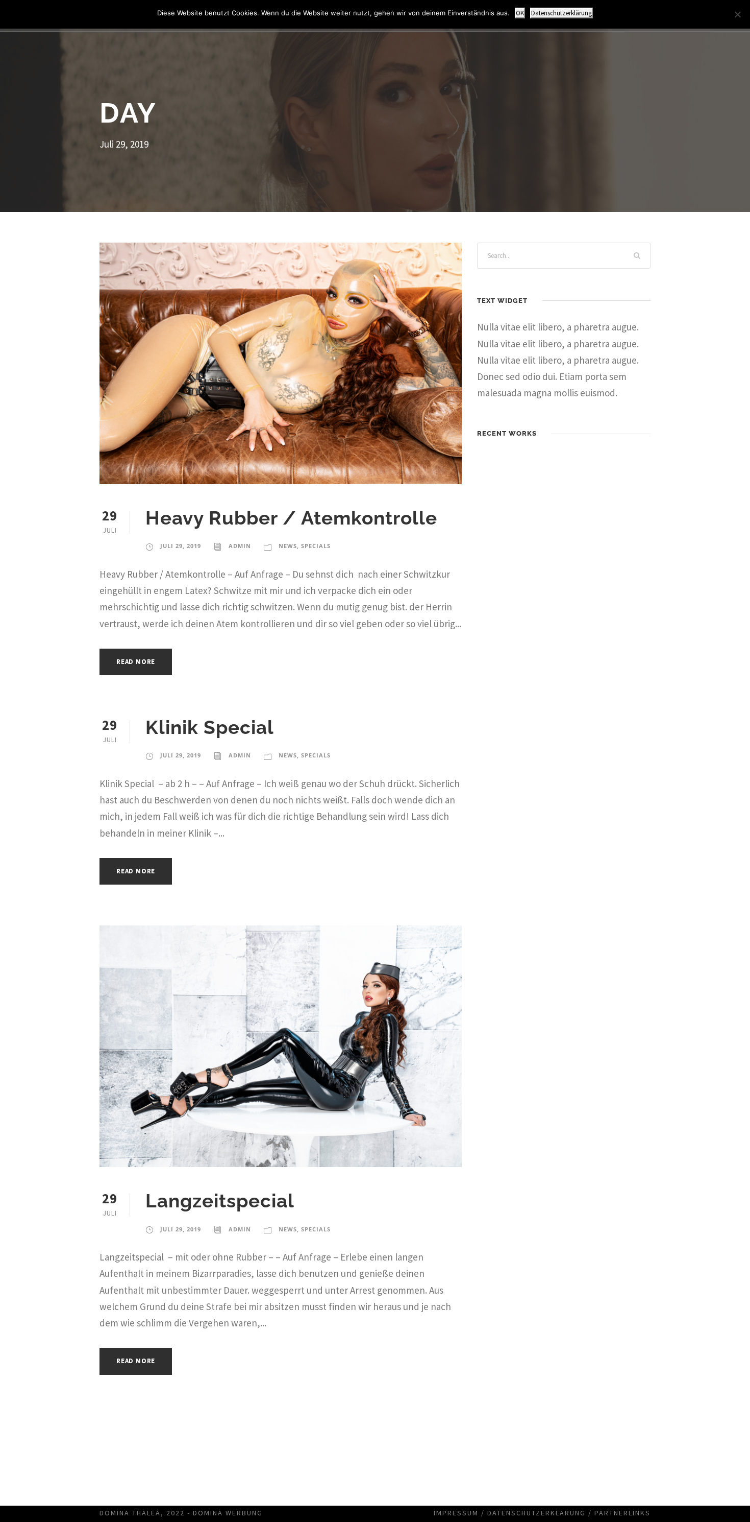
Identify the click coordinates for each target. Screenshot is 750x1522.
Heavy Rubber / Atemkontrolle (291, 518)
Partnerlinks (622, 1512)
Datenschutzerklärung (536, 1512)
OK (520, 13)
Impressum (456, 1512)
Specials (316, 546)
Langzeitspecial (219, 1201)
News (288, 546)
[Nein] (737, 14)
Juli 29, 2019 (180, 546)
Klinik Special (209, 727)
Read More (135, 661)
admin (240, 546)
